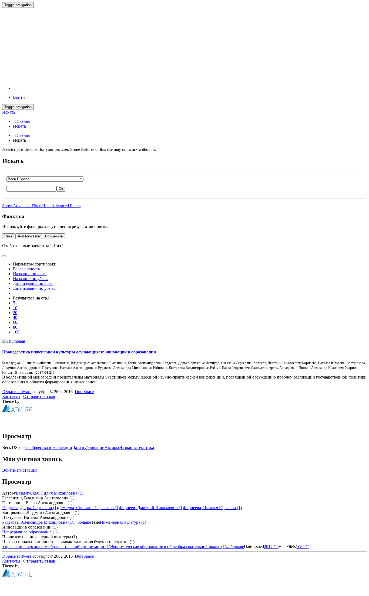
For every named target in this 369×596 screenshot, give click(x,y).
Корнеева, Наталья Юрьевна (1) (213, 507)
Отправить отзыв (39, 396)
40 (15, 317)
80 (15, 327)
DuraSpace (84, 391)
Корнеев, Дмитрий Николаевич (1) (152, 507)
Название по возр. (29, 273)
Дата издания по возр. (33, 283)
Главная (22, 135)
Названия (128, 447)
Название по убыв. (30, 278)
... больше (82, 522)
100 (16, 332)
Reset (9, 236)
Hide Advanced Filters (61, 205)
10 (15, 307)
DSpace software (16, 391)
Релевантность (26, 269)
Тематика (145, 447)
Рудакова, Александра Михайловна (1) (37, 522)
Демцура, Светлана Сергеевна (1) (89, 507)
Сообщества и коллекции (48, 447)
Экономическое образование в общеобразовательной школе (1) (168, 546)
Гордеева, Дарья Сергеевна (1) (30, 507)
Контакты (11, 396)
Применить (54, 236)
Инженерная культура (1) (123, 522)
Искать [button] (9, 112)
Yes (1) (303, 546)
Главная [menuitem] (21, 121)
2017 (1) (271, 546)
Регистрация (25, 470)
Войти (8, 470)
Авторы (112, 447)
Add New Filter (29, 236)
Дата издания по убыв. (34, 288)
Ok (61, 189)
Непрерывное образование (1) (30, 532)
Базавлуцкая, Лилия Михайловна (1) (49, 493)
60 (15, 322)
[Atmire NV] (17, 410)
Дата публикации (88, 447)
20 (15, 312)
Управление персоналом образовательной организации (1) (56, 546)
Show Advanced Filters (22, 205)
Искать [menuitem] (19, 126)
